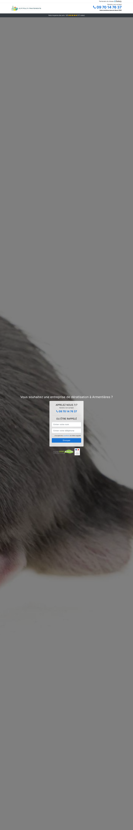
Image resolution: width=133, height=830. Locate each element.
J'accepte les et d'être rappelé (67, 435)
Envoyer (66, 440)
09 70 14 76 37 (109, 7)
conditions (66, 435)
